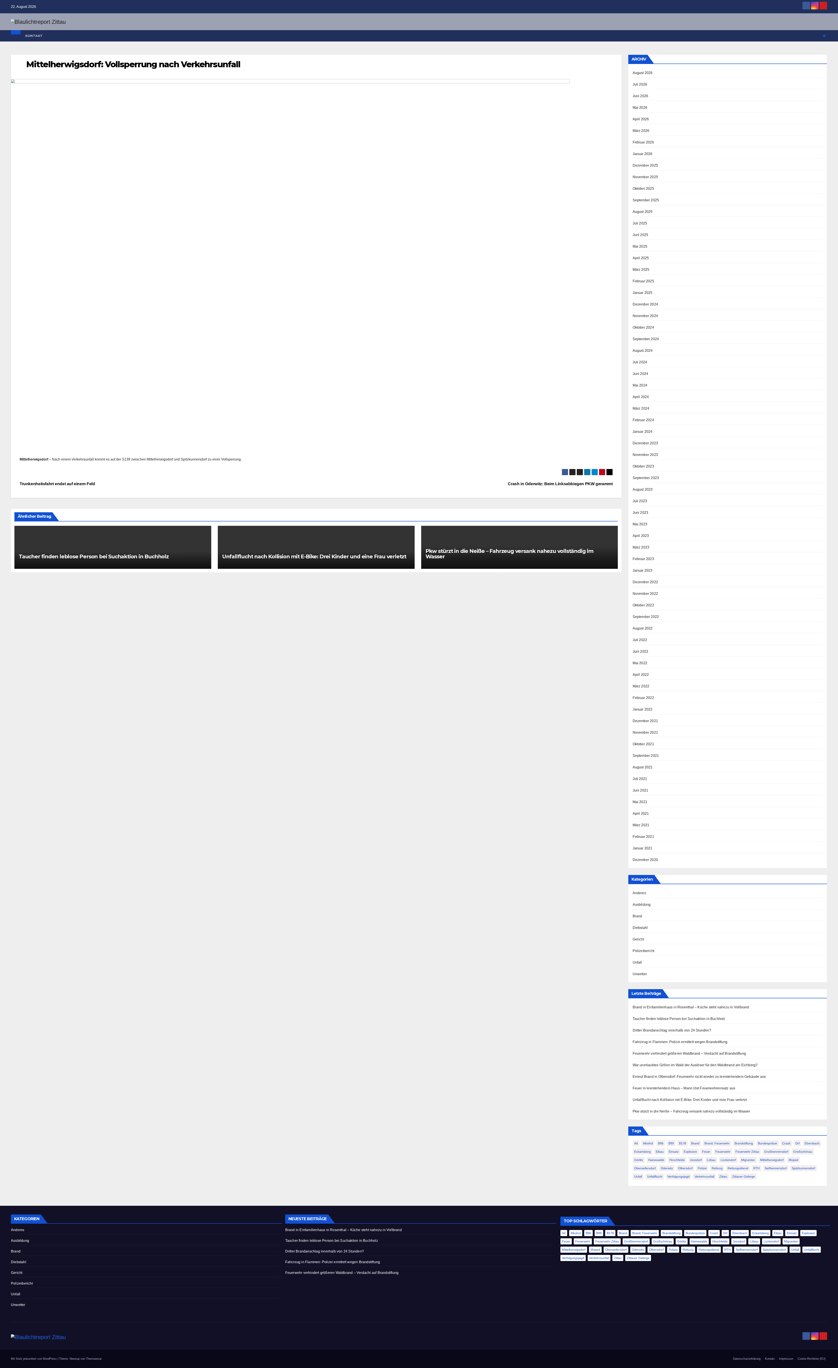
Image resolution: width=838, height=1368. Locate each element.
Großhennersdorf (776, 1151)
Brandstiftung (744, 1143)
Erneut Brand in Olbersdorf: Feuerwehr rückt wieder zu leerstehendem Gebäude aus (699, 1076)
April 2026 (641, 119)
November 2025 (645, 177)
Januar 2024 (643, 431)
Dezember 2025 (645, 165)
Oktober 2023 (643, 466)
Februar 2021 (643, 836)
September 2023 (646, 478)
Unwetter (640, 974)
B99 (671, 1143)
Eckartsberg (642, 1151)
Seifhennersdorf (776, 1168)
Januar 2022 (643, 709)
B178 (682, 1143)
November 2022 (645, 593)
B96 (660, 1143)
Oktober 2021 (643, 744)
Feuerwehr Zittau (747, 1151)
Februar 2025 (643, 281)
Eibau (660, 1151)
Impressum (786, 1358)
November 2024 (645, 316)
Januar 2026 (643, 154)
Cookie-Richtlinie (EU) (811, 1358)
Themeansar (94, 1358)
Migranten (748, 1160)
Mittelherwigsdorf (772, 1160)
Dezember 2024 (645, 304)
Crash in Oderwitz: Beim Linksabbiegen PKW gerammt (560, 483)
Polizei (702, 1168)
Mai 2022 (640, 663)
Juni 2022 (640, 651)
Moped (793, 1160)
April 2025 (641, 258)
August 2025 (643, 212)
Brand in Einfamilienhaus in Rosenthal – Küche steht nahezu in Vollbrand (691, 1007)
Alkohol (648, 1143)
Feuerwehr (722, 1151)
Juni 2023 (640, 512)
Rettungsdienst (738, 1168)
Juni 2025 (640, 235)
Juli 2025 (640, 223)
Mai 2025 (640, 246)
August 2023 (643, 489)
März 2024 (641, 408)
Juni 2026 (640, 96)
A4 (636, 1143)
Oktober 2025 (643, 188)
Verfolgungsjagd (678, 1176)
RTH (756, 1168)
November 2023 (645, 455)
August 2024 (643, 350)
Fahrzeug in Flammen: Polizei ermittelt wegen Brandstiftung (680, 1042)
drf (797, 1143)
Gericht (638, 939)
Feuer (706, 1151)
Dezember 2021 (645, 721)
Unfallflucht (654, 1176)
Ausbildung (642, 904)
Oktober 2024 (643, 327)
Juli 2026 (640, 84)
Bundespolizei (767, 1143)
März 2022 (641, 686)
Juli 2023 (640, 501)
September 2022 (646, 617)
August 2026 (643, 73)
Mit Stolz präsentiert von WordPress (34, 1358)
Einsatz (674, 1151)
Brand (637, 916)
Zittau (723, 1176)
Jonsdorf (696, 1160)
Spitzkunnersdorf (803, 1168)
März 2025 (641, 269)
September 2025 (646, 200)
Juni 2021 (640, 790)
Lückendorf (728, 1160)
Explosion (690, 1151)
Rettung (717, 1168)
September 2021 (646, 755)
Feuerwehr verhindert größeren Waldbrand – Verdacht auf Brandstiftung (689, 1053)
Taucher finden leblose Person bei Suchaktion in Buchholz (94, 556)
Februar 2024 (643, 420)
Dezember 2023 (645, 443)
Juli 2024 (640, 362)
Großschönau (802, 1151)
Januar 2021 (643, 848)
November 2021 (645, 732)
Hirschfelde (677, 1160)
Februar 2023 (643, 559)
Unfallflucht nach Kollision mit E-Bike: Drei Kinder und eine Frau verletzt (314, 556)
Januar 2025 (643, 293)
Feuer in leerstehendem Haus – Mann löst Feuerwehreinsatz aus (684, 1088)
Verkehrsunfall (704, 1176)
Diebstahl (640, 928)
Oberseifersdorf (645, 1168)
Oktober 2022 (643, 605)
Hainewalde (656, 1160)
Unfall (637, 962)
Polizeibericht (643, 951)
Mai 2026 (640, 107)
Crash (786, 1143)
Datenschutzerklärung (747, 1358)
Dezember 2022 (645, 582)
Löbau (711, 1160)
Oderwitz (667, 1168)
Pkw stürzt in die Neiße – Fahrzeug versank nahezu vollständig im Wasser (509, 554)
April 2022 (641, 674)
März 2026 (641, 131)
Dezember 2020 (645, 860)
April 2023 (641, 536)
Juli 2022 (640, 640)
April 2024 (641, 397)
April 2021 (641, 813)
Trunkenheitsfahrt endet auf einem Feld (57, 483)
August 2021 (643, 767)
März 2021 (641, 825)
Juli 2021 (640, 779)
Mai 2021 (640, 802)
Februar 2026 (643, 142)
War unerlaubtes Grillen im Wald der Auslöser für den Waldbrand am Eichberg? (695, 1065)
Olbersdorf (685, 1168)
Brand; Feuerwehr (717, 1143)
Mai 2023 (640, 524)
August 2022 (643, 628)
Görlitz (638, 1160)
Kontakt (34, 36)
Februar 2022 (643, 698)
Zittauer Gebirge (743, 1176)
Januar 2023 (643, 570)
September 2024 (646, 339)
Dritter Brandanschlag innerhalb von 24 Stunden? (672, 1030)
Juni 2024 (640, 374)
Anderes (639, 893)
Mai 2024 (640, 385)
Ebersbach (812, 1143)
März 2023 (641, 547)
